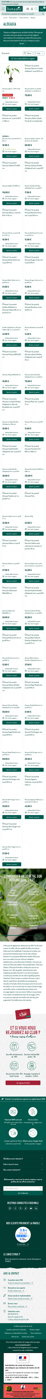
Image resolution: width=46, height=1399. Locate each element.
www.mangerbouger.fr (22, 1345)
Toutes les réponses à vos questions (19, 1283)
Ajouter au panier (11, 109)
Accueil (5, 18)
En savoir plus (21, 1244)
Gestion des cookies (28, 1337)
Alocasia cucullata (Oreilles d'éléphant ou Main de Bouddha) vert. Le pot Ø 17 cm (11, 424)
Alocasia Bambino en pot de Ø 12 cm (34, 328)
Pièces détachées (36, 1333)
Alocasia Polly (29, 516)
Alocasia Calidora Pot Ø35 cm (11, 186)
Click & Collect (33, 1119)
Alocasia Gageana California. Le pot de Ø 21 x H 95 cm (34, 801)
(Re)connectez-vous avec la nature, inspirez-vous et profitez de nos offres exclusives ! (23, 1180)
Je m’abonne (23, 1193)
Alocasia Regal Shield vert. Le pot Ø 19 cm (34, 706)
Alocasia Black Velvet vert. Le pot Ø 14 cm (11, 281)
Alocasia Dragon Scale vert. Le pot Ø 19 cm (34, 281)
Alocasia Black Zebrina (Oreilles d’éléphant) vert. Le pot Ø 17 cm (33, 660)
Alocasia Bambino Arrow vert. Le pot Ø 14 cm (34, 234)
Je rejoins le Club (23, 1083)
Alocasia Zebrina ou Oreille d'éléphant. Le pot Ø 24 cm (33, 90)
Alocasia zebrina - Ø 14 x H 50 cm (11, 90)
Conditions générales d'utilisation (16, 1330)
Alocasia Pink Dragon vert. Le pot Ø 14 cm (11, 801)
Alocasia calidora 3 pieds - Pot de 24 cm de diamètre (34, 140)
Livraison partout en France (13, 1141)
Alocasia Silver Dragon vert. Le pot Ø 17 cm (11, 848)
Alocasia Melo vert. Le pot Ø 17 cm (34, 423)
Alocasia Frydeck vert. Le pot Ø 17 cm (11, 517)
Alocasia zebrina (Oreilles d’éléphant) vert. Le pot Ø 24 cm (33, 377)
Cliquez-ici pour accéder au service (18, 1298)
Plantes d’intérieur (24, 18)
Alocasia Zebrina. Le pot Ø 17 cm (11, 564)
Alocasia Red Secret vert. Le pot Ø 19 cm (10, 659)
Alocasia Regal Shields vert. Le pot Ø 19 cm (11, 753)
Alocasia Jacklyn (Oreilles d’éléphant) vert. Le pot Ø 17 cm (33, 188)
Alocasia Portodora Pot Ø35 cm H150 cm (34, 470)
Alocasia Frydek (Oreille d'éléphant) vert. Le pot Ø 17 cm (10, 471)
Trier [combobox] (38, 53)
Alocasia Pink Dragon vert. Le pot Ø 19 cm (33, 753)
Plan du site (15, 1337)
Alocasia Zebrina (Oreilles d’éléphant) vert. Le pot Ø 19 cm (10, 707)
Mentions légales (35, 1330)
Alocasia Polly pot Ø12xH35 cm (11, 375)
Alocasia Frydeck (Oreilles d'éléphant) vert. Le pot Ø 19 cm (33, 613)
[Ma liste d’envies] (36, 9)
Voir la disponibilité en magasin (24, 58)
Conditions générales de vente (23, 1326)
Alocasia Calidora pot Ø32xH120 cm (8, 612)
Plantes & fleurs (13, 18)
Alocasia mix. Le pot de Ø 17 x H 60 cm (11, 140)
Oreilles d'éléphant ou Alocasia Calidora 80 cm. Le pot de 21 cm (11, 329)
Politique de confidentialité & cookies (16, 1333)
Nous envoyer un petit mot (16, 1306)
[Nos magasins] (27, 9)
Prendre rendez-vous (14, 1291)
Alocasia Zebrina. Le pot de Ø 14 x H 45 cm (11, 234)
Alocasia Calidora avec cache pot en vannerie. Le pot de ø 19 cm (34, 565)
